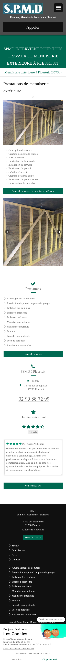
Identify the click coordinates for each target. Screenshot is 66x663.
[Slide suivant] (59, 232)
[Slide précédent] (7, 232)
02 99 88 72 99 (34, 398)
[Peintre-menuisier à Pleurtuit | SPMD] (23, 8)
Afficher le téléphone (33, 529)
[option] (33, 232)
